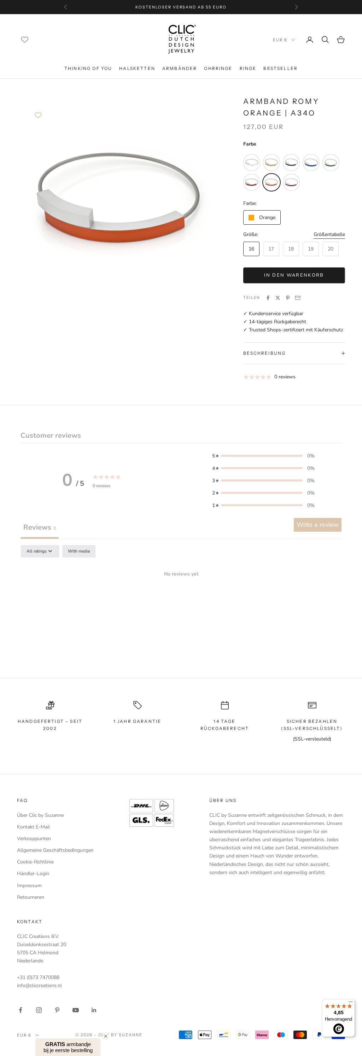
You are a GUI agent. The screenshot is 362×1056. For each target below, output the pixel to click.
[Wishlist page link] (24, 39)
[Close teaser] (105, 1036)
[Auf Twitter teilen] (278, 298)
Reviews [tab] (39, 527)
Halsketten (137, 68)
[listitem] (251, 162)
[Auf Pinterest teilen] (288, 298)
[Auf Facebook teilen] (268, 298)
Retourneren (30, 897)
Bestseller (280, 68)
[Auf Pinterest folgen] (57, 1010)
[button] (263, 456)
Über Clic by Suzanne (40, 815)
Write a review (318, 524)
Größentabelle (329, 234)
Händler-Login (33, 873)
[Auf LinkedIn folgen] (94, 1010)
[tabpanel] (181, 598)
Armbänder (179, 68)
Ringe (248, 68)
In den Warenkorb (294, 275)
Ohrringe (218, 68)
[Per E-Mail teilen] (297, 298)
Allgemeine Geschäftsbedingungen (55, 850)
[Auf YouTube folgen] (75, 1010)
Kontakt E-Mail (33, 827)
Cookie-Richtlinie (35, 862)
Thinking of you (88, 68)
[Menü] (350, 1003)
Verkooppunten (34, 838)
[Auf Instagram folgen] (38, 1010)
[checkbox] (78, 551)
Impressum (29, 885)
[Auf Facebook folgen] (20, 1010)
